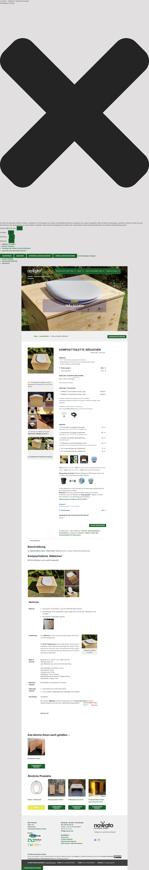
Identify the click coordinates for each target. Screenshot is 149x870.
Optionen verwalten (8, 244)
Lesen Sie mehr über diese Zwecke (14, 251)
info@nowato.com (67, 831)
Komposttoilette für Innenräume (70, 535)
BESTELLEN (44, 713)
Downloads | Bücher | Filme (37, 829)
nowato (76, 856)
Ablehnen (20, 256)
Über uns (31, 825)
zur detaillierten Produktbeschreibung (40, 457)
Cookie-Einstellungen (32, 868)
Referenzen (32, 827)
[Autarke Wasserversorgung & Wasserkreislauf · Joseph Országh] (34, 836)
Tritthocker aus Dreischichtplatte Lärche (83, 443)
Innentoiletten (44, 336)
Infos (36, 807)
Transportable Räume (80, 701)
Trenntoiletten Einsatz (69, 408)
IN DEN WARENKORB (98, 525)
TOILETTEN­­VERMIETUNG (93, 271)
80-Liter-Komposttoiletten (91, 531)
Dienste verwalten (8, 246)
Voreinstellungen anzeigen (40, 256)
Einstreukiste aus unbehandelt (83, 427)
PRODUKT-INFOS (111, 271)
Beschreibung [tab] (35, 540)
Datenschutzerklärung (9, 261)
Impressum (6, 263)
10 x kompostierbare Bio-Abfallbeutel (83, 448)
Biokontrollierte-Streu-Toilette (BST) (42, 551)
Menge (71, 379)
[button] (74, 113)
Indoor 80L (94, 533)
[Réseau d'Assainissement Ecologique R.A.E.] (34, 845)
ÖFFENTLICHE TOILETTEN (64, 271)
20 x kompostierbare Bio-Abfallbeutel (83, 451)
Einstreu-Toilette (84, 533)
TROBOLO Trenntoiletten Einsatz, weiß (83, 394)
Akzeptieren (6, 256)
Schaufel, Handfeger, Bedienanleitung (83, 438)
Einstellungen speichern (65, 256)
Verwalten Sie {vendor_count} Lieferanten (16, 248)
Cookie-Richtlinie (8, 259)
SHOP (79, 271)
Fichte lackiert (83, 368)
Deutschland (83, 510)
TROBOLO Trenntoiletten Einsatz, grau (83, 391)
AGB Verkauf (65, 843)
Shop (35, 336)
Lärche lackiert (83, 371)
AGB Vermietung (76, 843)
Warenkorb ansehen (117, 337)
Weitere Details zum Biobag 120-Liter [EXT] (73, 499)
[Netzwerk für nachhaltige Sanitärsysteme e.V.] (34, 841)
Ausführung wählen (36, 766)
